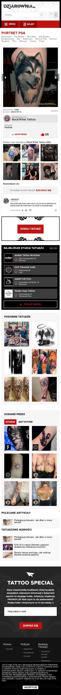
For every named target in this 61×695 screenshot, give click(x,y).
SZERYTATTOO (23, 279)
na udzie (31, 37)
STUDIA (10, 422)
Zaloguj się (43, 190)
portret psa (41, 39)
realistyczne (7, 39)
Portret (53, 39)
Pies (14, 41)
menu (12, 24)
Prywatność (29, 653)
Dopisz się (30, 626)
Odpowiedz (15, 210)
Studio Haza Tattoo (25, 291)
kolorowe (27, 39)
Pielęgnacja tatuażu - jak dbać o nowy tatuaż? (33, 521)
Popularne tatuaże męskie (45, 654)
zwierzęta (6, 37)
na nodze (19, 37)
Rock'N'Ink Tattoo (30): (39, 142)
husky (33, 41)
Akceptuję (30, 687)
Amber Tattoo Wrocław (27, 255)
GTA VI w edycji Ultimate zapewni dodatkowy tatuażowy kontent (31, 546)
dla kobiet (44, 37)
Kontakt (9, 649)
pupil (41, 41)
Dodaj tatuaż (30, 229)
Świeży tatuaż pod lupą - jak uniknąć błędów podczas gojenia (32, 554)
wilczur (23, 41)
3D (18, 39)
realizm (5, 41)
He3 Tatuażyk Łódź (25, 267)
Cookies (27, 656)
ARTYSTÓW (25, 422)
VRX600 (14, 200)
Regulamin (28, 649)
